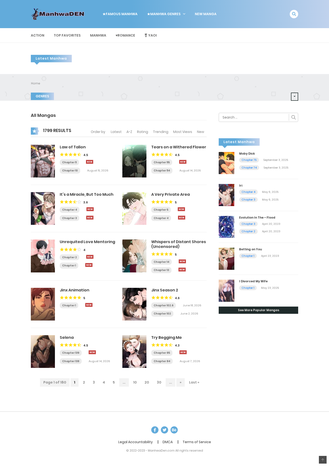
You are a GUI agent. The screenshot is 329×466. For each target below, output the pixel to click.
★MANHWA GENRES (164, 14)
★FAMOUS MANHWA (120, 14)
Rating (142, 131)
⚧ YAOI (151, 35)
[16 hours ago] (88, 305)
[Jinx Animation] (43, 304)
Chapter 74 (249, 168)
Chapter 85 (162, 353)
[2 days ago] (182, 162)
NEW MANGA (206, 14)
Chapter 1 (69, 265)
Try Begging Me (166, 337)
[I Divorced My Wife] (226, 290)
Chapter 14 (161, 262)
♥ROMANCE (125, 35)
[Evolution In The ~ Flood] (226, 226)
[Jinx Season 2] (134, 304)
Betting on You (250, 249)
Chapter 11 (69, 162)
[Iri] (226, 194)
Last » (194, 382)
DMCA (168, 442)
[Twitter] (164, 430)
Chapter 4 (69, 210)
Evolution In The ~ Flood (257, 217)
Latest (116, 131)
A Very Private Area (170, 194)
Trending (160, 131)
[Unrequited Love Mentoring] (43, 255)
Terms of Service (197, 442)
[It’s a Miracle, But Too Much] (43, 208)
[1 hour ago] (89, 162)
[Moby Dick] (226, 162)
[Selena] (43, 351)
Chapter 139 (70, 353)
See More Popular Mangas (258, 310)
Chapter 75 (249, 160)
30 (159, 382)
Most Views (182, 131)
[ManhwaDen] (59, 13)
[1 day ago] (183, 352)
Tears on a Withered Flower (178, 147)
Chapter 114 (162, 170)
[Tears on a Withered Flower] (134, 160)
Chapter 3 (69, 218)
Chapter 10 (70, 170)
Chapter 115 (162, 162)
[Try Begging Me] (134, 351)
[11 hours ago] (181, 209)
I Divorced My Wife (253, 281)
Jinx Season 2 (164, 290)
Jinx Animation (74, 290)
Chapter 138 (70, 361)
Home (35, 83)
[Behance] (174, 430)
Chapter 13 (161, 270)
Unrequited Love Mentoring (87, 242)
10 (135, 382)
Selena (67, 337)
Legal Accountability (135, 442)
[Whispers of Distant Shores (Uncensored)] (134, 255)
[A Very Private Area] (134, 208)
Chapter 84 (162, 361)
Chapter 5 (161, 210)
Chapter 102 (162, 313)
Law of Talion (73, 147)
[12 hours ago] (90, 209)
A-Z (129, 131)
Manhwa (98, 35)
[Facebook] (154, 430)
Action (37, 35)
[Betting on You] (226, 258)
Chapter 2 (69, 257)
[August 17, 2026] (89, 218)
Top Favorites (67, 35)
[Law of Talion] (43, 160)
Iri (240, 185)
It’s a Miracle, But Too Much (86, 194)
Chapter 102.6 (163, 305)
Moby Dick (247, 153)
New (200, 131)
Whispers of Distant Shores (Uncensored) (178, 244)
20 (147, 382)
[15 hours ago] (89, 257)
